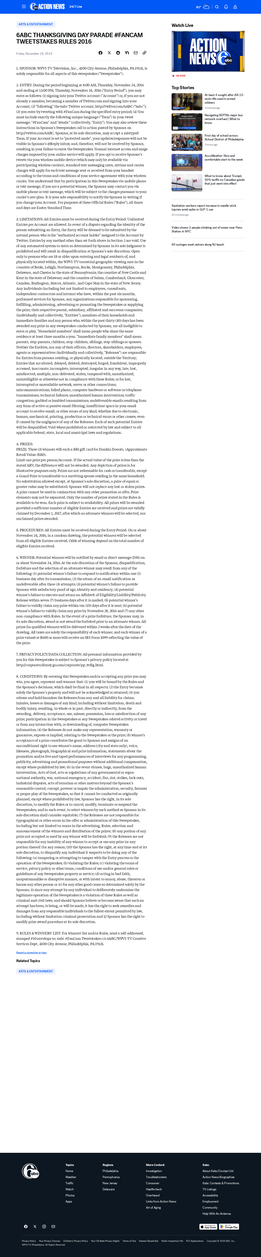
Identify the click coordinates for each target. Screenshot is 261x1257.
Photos (70, 1195)
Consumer (152, 1183)
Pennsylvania (111, 1177)
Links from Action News (161, 1201)
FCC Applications (195, 1241)
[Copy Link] (144, 53)
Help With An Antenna (217, 1213)
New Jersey (110, 1183)
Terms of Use (129, 1241)
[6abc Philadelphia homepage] (47, 7)
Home (69, 1171)
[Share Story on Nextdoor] (127, 53)
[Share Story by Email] (135, 53)
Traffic (70, 1183)
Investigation (154, 1171)
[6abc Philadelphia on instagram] (44, 1227)
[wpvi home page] (30, 1171)
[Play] (208, 51)
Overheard (153, 1195)
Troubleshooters (156, 1177)
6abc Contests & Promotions (221, 1183)
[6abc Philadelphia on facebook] (26, 1227)
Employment (211, 1201)
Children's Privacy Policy (75, 1241)
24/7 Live (75, 7)
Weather (71, 1177)
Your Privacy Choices (49, 1241)
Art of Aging (153, 1207)
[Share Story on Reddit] (118, 53)
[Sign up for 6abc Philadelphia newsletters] (53, 1227)
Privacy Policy (29, 1241)
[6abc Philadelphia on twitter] (35, 1227)
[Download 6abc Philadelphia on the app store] (208, 1227)
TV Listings (209, 1189)
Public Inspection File (172, 1241)
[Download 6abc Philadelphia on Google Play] (229, 1227)
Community (210, 1207)
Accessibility (210, 1195)
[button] (24, 6)
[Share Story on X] (109, 53)
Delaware (108, 1189)
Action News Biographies (218, 1177)
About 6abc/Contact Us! (218, 1171)
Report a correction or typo (31, 952)
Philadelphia (110, 1171)
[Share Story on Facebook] (100, 53)
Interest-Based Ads (148, 1241)
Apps (69, 1201)
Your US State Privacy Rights (105, 1241)
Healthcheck (154, 1189)
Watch (70, 1189)
